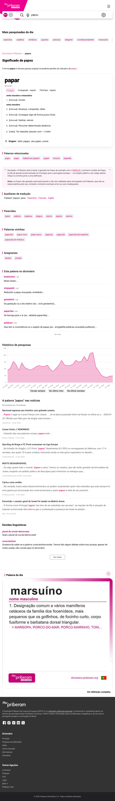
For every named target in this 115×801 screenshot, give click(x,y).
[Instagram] (9, 724)
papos (59, 216)
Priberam (6, 773)
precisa (56, 39)
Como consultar (8, 749)
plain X (5, 784)
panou (69, 216)
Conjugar (10, 90)
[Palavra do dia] (108, 573)
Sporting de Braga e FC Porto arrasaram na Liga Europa (30, 444)
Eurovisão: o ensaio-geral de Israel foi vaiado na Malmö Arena (33, 501)
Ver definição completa (98, 692)
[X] (23, 724)
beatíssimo (9, 276)
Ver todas (57, 557)
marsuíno (103, 39)
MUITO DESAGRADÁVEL (14, 463)
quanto (44, 39)
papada (67, 158)
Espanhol (32, 198)
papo (7, 158)
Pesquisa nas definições (11, 742)
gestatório (9, 299)
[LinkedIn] (18, 724)
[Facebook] (4, 724)
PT (5, 15)
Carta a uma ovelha (12, 482)
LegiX (4, 780)
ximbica (32, 39)
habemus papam (31, 158)
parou (49, 216)
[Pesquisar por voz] (27, 15)
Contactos (6, 770)
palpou (17, 216)
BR (11, 15)
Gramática (6, 756)
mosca (56, 158)
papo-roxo (22, 234)
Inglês (51, 198)
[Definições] (103, 15)
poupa (18, 258)
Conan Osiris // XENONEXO (15, 429)
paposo (49, 234)
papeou (28, 216)
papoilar (9, 234)
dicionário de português (61, 711)
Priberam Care (8, 787)
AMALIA (76, 170)
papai (46, 158)
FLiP (4, 777)
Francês (42, 198)
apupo (8, 258)
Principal (5, 739)
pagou (39, 216)
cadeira (20, 39)
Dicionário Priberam (12, 53)
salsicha (8, 39)
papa (16, 158)
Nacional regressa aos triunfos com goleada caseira (28, 410)
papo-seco (36, 234)
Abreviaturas (7, 752)
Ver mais (57, 334)
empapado (9, 288)
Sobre (4, 745)
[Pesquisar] (21, 15)
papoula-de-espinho (78, 234)
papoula (61, 234)
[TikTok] (14, 724)
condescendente (85, 39)
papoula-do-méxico (14, 239)
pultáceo (8, 322)
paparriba (9, 311)
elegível (69, 39)
